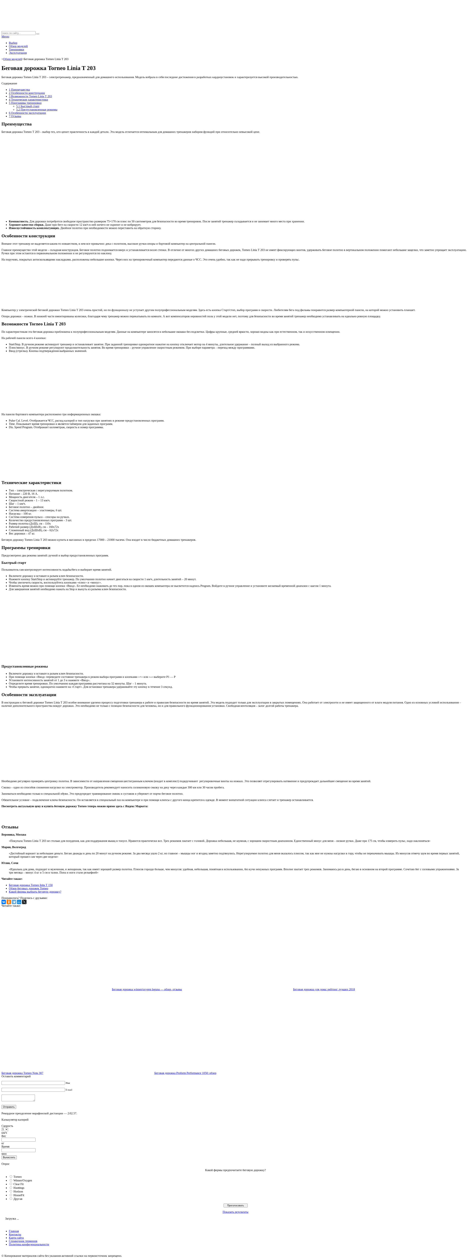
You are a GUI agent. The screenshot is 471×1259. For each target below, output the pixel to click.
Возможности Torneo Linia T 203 (30, 96)
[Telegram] (14, 902)
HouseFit (18, 1195)
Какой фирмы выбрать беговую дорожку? (35, 891)
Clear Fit (18, 1184)
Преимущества (19, 89)
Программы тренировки (25, 102)
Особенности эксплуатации (27, 112)
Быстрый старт (27, 106)
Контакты (15, 1234)
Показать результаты (235, 1211)
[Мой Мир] (19, 902)
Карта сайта (16, 1237)
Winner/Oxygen (22, 1180)
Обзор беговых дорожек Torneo (28, 888)
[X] (24, 902)
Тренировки (16, 49)
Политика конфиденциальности (29, 1244)
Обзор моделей (18, 46)
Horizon (18, 1191)
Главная (14, 1231)
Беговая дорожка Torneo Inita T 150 (31, 885)
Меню (5, 36)
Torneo (17, 1176)
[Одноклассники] (9, 902)
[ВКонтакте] (3, 902)
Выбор (13, 42)
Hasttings (18, 1187)
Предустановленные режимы (36, 109)
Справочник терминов (23, 1241)
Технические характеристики (28, 99)
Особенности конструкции (27, 93)
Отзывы (15, 116)
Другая (17, 1198)
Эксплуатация (18, 52)
